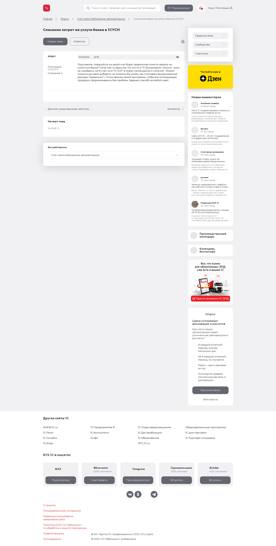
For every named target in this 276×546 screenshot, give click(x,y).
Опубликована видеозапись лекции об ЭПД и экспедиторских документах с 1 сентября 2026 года (210, 212)
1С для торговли (196, 432)
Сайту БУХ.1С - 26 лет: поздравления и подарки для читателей (210, 137)
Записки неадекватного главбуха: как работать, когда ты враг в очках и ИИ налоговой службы (209, 186)
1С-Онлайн (50, 438)
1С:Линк (48, 432)
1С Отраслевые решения (154, 427)
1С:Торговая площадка (200, 438)
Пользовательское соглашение (62, 510)
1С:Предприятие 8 (103, 427)
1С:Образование (148, 438)
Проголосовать (210, 390)
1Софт (94, 438)
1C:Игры (48, 443)
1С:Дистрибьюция (150, 432)
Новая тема (55, 41)
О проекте (49, 505)
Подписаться (180, 8)
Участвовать (99, 480)
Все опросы (210, 399)
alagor (52, 56)
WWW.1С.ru (50, 427)
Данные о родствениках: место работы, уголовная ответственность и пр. (69, 109)
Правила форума (53, 533)
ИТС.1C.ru (144, 443)
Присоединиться (138, 480)
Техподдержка (52, 539)
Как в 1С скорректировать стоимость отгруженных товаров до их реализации (210, 112)
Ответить (79, 41)
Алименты (173, 109)
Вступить (177, 480)
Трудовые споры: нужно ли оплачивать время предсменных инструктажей (208, 161)
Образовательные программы (205, 427)
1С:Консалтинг (100, 432)
